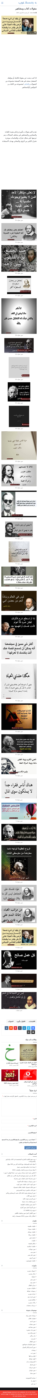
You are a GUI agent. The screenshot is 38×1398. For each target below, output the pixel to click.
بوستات (33, 1350)
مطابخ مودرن (32, 1299)
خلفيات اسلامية (31, 1246)
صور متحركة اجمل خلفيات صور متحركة (25, 1178)
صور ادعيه (33, 1321)
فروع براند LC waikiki (30, 1210)
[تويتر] (29, 1028)
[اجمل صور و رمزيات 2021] (9, 1075)
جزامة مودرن (32, 1294)
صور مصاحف (32, 1327)
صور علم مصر (32, 1255)
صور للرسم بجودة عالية (29, 1199)
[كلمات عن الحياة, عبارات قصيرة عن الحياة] (28, 1052)
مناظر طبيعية (32, 1243)
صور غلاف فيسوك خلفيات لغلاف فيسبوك (24, 1187)
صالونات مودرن (31, 1288)
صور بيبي (33, 1252)
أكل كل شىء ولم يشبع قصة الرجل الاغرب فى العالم (21, 1175)
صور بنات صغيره (31, 1330)
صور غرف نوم (32, 1297)
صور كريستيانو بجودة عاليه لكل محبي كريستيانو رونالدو (21, 1193)
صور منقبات (32, 1324)
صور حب (33, 1353)
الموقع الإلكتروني (32, 1132)
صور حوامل (32, 1370)
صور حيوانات (32, 1249)
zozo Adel (32, 12)
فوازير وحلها (32, 1356)
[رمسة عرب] (26, 2)
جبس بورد (33, 1282)
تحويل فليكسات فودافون (29, 1344)
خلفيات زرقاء (32, 1235)
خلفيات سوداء (32, 1229)
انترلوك (34, 1276)
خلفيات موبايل (32, 1232)
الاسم (35, 1118)
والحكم (27, 84)
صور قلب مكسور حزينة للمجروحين (26, 1190)
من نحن (33, 1384)
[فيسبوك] (33, 1028)
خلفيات (34, 1240)
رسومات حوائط (31, 1291)
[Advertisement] (19, 56)
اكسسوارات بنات (31, 1361)
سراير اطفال (32, 1285)
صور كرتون (32, 1258)
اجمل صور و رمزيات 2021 (11, 1083)
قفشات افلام (32, 1318)
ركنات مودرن (32, 1302)
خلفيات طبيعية (32, 1226)
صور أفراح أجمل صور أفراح (28, 1207)
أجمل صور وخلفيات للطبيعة (28, 1204)
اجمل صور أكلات (31, 1196)
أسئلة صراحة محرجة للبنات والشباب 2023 (24, 1170)
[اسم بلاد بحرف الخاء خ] (9, 1052)
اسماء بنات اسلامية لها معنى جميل (26, 1167)
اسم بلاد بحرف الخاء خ (12, 1063)
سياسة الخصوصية (31, 1378)
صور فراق (33, 1364)
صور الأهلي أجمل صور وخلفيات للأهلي (25, 1213)
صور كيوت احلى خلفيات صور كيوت (26, 1184)
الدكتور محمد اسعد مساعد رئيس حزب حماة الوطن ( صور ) (20, 1173)
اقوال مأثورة (20, 1021)
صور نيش (33, 1279)
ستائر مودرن (32, 1274)
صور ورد (33, 1338)
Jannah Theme (7, 1392)
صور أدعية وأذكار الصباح (29, 1347)
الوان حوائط (32, 1359)
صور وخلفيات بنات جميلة (29, 1201)
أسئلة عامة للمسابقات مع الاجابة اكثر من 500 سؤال (21, 1164)
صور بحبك (33, 1373)
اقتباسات (31, 1021)
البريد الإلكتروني (32, 1125)
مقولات (10, 1021)
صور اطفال (32, 1341)
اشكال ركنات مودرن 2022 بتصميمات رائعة (24, 1216)
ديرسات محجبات (31, 1305)
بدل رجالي (33, 1336)
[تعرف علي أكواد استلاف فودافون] (28, 1074)
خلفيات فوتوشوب (31, 1261)
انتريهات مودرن (31, 1271)
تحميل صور (32, 1237)
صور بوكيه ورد (32, 1333)
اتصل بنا (33, 1381)
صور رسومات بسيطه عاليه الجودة (26, 1181)
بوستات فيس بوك (31, 1315)
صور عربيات (32, 1367)
